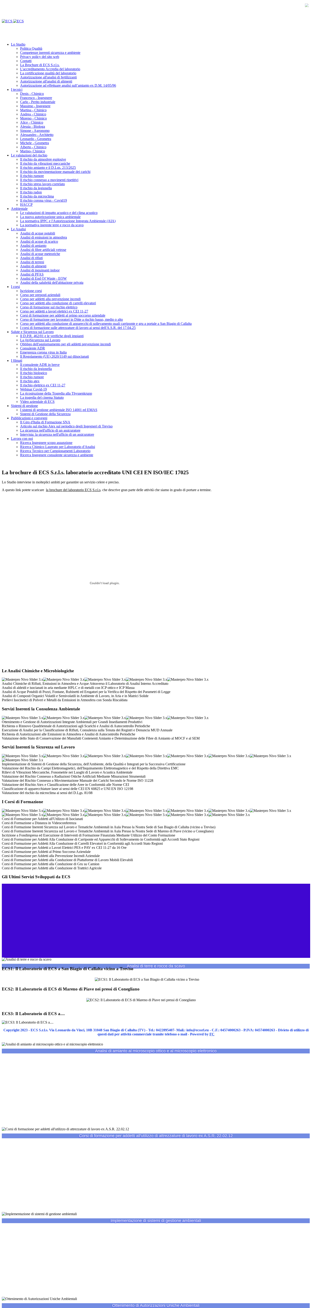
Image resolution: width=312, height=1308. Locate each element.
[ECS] (13, 21)
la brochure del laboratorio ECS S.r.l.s (73, 490)
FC (211, 1034)
